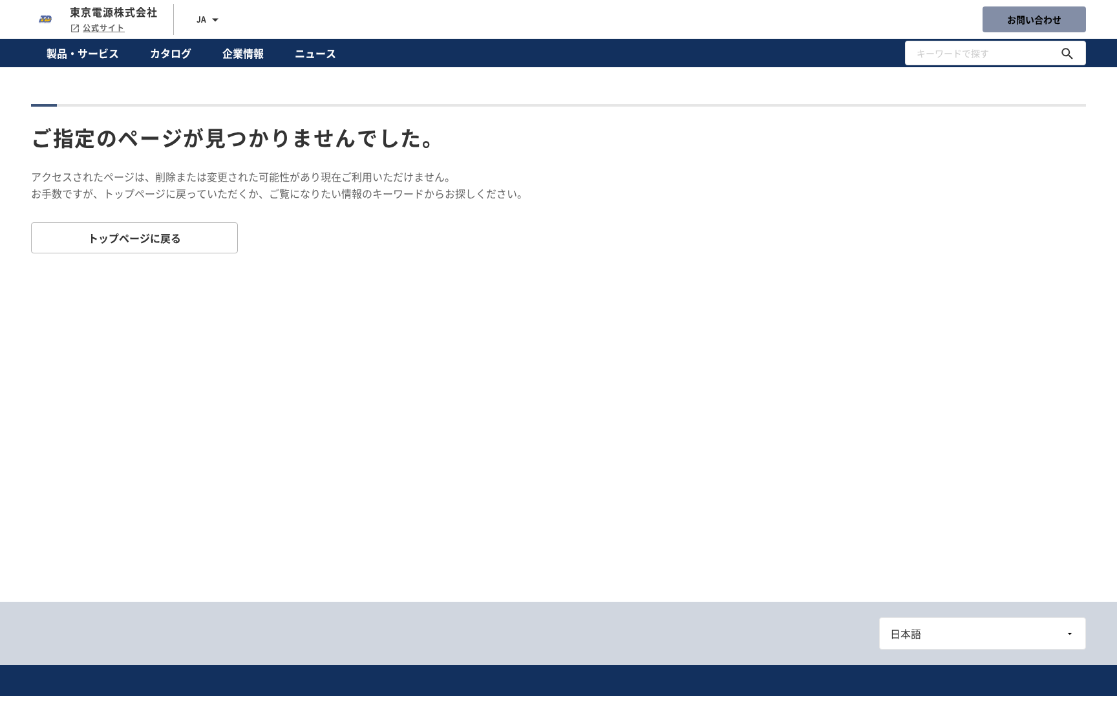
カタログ (170, 53)
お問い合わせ (1034, 19)
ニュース (315, 53)
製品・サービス (83, 53)
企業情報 (243, 53)
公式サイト (104, 28)
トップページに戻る (134, 238)
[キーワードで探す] (1067, 53)
